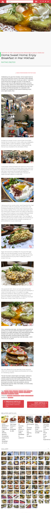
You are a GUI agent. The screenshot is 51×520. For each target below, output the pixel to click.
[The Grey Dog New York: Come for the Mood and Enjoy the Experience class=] (46, 419)
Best (25, 391)
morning (11, 392)
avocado (21, 392)
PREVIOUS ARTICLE (13, 401)
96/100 (12, 62)
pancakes (21, 391)
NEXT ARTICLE (39, 403)
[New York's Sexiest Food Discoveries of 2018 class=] (37, 419)
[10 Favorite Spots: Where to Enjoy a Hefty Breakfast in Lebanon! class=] (21, 419)
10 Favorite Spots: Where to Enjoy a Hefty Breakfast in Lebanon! (21, 431)
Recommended (16, 395)
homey (16, 393)
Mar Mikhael (15, 391)
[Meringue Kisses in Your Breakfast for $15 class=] (13, 419)
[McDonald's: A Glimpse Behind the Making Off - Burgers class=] (29, 419)
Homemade (29, 391)
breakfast (7, 392)
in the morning (11, 393)
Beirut (30, 52)
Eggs (3, 392)
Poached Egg (4, 393)
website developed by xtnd (25, 512)
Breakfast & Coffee (29, 395)
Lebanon (34, 52)
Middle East (41, 52)
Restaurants (9, 395)
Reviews (22, 395)
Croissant (16, 392)
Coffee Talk (10, 397)
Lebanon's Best (27, 392)
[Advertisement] (25, 41)
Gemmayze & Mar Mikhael (20, 52)
